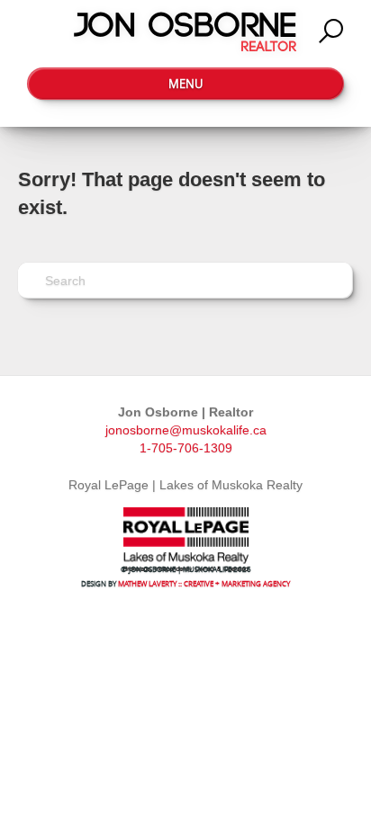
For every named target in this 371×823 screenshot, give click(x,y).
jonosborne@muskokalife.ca (186, 430)
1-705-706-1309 (186, 448)
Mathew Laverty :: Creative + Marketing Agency (204, 583)
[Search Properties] (331, 31)
